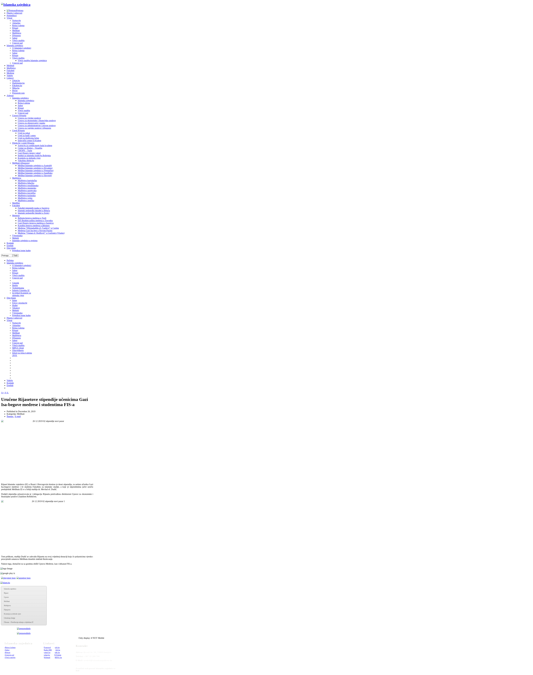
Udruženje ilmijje (9, 618)
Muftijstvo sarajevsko (27, 190)
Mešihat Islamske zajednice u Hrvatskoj (35, 168)
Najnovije (16, 20)
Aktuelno (16, 23)
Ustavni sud (17, 43)
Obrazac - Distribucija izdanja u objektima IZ (18, 622)
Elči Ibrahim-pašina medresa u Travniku (35, 220)
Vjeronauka (17, 235)
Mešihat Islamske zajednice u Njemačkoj (35, 170)
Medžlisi (16, 203)
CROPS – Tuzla (25, 150)
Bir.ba (14, 90)
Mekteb (15, 238)
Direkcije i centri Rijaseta (23, 143)
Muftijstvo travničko (27, 193)
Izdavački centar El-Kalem (29, 140)
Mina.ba (15, 88)
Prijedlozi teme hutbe (21, 250)
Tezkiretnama (18, 288)
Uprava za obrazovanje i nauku (31, 123)
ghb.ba (57, 652)
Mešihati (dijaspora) (21, 163)
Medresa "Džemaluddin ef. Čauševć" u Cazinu (38, 228)
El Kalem (57, 655)
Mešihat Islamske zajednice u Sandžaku (35, 173)
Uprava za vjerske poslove (29, 118)
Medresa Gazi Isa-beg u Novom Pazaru (35, 230)
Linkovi (10, 78)
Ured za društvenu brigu (28, 138)
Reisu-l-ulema (18, 25)
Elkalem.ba (17, 85)
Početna (10, 260)
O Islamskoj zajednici (21, 48)
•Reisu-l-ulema (10, 647)
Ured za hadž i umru (27, 135)
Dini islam (11, 248)
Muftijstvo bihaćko (26, 183)
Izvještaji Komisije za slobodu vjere (21, 294)
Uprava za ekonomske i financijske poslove (37, 120)
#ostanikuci (12, 15)
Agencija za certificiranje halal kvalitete (35, 145)
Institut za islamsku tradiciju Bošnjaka (34, 155)
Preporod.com (18, 93)
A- (7, 392)
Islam (14, 300)
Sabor (14, 38)
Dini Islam (11, 298)
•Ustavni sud (9, 655)
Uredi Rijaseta (18, 130)
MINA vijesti (18, 348)
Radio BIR (48, 650)
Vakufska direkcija (26, 160)
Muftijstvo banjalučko (27, 180)
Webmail (47, 657)
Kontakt (10, 243)
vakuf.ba (47, 652)
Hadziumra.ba (18, 83)
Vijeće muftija (18, 40)
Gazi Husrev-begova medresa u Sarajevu (36, 223)
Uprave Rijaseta (19, 115)
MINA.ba (58, 657)
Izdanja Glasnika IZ (21, 290)
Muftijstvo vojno (25, 198)
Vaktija (10, 75)
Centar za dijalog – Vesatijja (30, 148)
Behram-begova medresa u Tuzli (32, 218)
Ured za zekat (24, 133)
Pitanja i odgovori (14, 13)
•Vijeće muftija (10, 657)
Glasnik (15, 283)
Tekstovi (16, 308)
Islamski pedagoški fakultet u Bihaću (34, 210)
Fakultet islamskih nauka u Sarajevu (33, 208)
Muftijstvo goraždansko (28, 185)
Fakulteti (10, 70)
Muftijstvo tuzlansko (27, 195)
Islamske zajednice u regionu (24, 240)
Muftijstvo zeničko (26, 200)
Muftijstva (16, 33)
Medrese (10, 73)
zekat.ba (47, 655)
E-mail (18, 416)
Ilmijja (15, 285)
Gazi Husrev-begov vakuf (29, 153)
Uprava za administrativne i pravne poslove (37, 125)
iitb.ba (58, 650)
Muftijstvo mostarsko (27, 188)
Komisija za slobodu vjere (29, 158)
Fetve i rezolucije (19, 303)
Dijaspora (16, 35)
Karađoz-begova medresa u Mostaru (34, 225)
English (10, 245)
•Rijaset (7, 652)
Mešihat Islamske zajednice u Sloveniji (35, 175)
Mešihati (16, 30)
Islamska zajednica (15, 45)
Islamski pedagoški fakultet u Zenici (33, 213)
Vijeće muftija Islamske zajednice (32, 60)
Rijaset (15, 28)
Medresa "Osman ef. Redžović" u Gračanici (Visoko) (41, 233)
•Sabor (7, 650)
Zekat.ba (16, 80)
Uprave (6, 597)
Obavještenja (18, 350)
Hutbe (15, 305)
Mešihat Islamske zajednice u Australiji (35, 165)
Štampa (10, 416)
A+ (2, 392)
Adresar (10, 95)
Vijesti (9, 18)
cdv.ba (57, 647)
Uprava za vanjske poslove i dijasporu (34, 128)
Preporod (47, 647)
